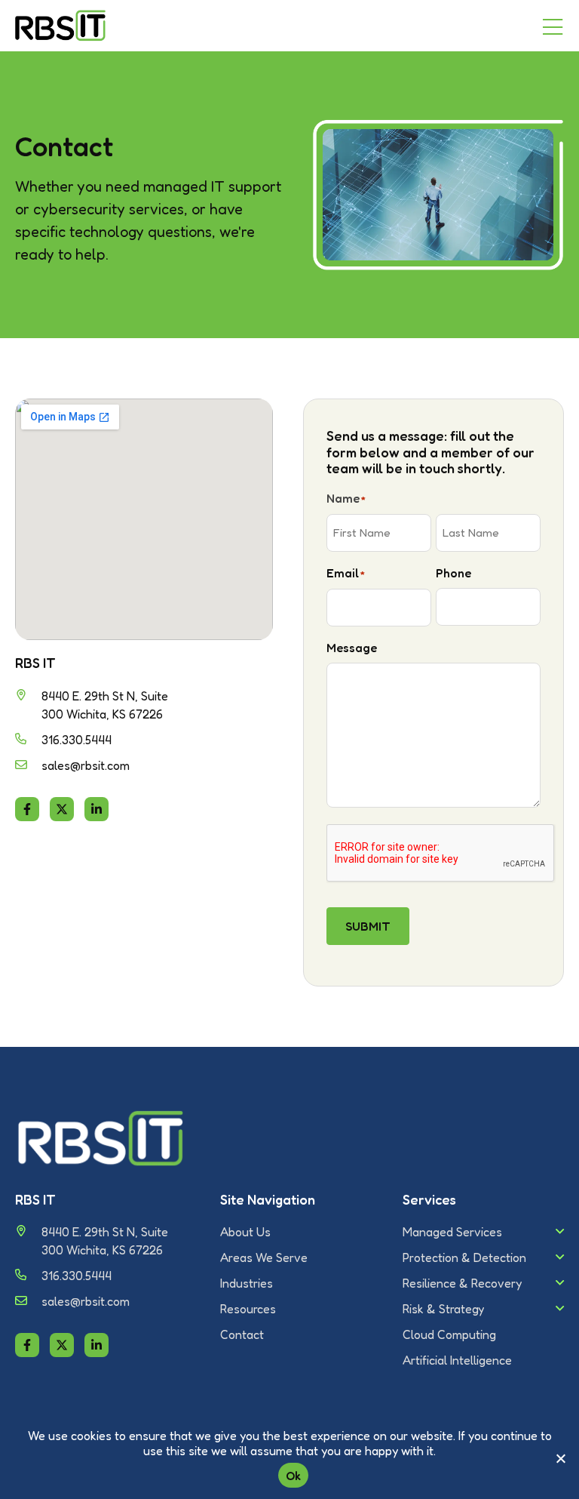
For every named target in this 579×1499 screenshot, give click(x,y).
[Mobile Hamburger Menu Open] (552, 28)
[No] (560, 1458)
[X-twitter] (62, 809)
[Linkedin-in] (96, 809)
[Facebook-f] (27, 809)
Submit (368, 926)
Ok (294, 1475)
